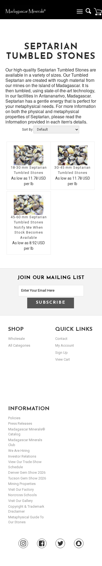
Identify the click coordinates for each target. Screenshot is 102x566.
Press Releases (20, 423)
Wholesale (16, 339)
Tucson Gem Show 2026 (27, 478)
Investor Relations (22, 456)
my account (64, 345)
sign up (61, 352)
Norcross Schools (22, 495)
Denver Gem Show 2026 (26, 472)
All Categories (19, 345)
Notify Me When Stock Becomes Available (28, 232)
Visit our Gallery (20, 501)
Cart (98, 11)
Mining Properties (22, 484)
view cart (62, 359)
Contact (61, 339)
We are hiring (19, 451)
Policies (14, 418)
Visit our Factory (21, 489)
